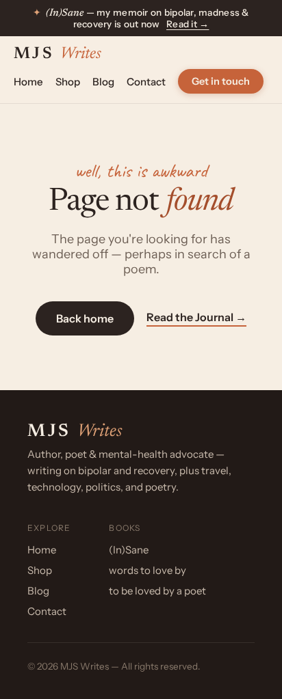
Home (28, 81)
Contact (146, 81)
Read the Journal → (196, 317)
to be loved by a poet (157, 590)
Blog (103, 81)
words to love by (147, 570)
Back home (85, 318)
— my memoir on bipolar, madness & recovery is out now (140, 18)
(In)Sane (129, 549)
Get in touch (221, 81)
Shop (67, 81)
